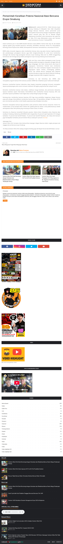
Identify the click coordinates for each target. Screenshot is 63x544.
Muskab (31, 418)
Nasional (31, 423)
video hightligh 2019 (31, 449)
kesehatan (31, 436)
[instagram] (61, 1)
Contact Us (58, 541)
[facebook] (57, 1)
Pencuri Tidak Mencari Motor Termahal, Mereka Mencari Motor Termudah (26, 476)
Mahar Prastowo (7, 22)
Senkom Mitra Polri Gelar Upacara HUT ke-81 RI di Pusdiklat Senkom (31, 177)
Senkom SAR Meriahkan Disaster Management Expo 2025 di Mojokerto (26, 500)
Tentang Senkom (31, 429)
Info (31, 411)
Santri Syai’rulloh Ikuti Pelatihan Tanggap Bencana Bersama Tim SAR (25, 493)
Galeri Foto (31, 408)
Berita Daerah (31, 403)
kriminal (31, 439)
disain (31, 434)
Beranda (4, 11)
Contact (10, 1)
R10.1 (22, 542)
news (8, 11)
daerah (31, 431)
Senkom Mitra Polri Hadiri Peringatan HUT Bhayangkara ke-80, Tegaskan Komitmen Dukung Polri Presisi (50, 179)
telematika (31, 444)
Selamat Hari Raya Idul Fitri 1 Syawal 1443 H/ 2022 (21, 528)
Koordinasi (31, 416)
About (6, 1)
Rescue (9, 132)
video (31, 446)
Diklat (31, 406)
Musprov (31, 421)
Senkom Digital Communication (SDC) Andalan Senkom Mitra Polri (25, 521)
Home (2, 1)
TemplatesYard (13, 542)
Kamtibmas (31, 413)
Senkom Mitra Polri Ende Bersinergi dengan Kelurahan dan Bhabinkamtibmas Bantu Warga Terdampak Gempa (12, 179)
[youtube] (43, 246)
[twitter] (59, 1)
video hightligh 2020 (31, 451)
